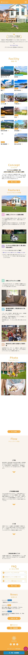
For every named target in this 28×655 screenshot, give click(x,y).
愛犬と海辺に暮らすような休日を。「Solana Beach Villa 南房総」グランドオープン (12, 608)
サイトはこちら (14, 45)
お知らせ (9, 600)
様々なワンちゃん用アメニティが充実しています (14, 252)
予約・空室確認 (15, 653)
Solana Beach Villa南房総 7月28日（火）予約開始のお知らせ (13, 614)
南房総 (9, 605)
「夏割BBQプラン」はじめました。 (10, 602)
